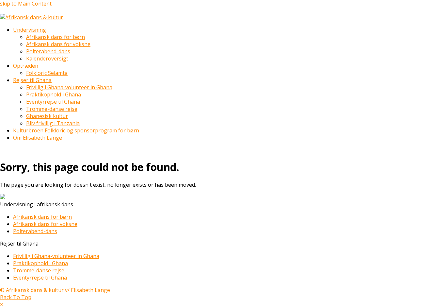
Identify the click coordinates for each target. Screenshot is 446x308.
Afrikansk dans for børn (42, 216)
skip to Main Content (26, 3)
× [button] (1, 304)
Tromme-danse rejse (38, 270)
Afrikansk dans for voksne (45, 224)
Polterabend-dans (35, 231)
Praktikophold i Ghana (40, 263)
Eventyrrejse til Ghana (40, 277)
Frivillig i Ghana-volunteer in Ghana (56, 256)
